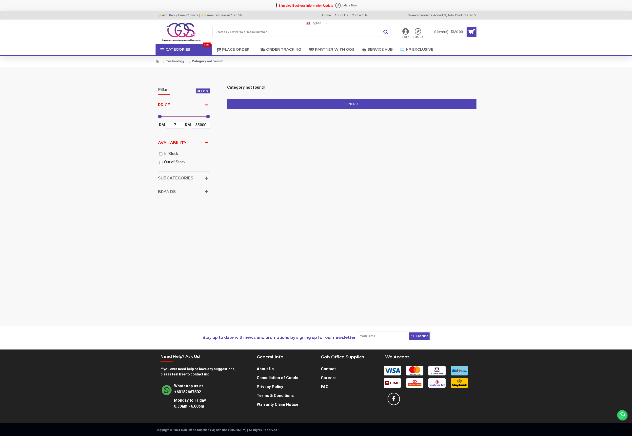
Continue (351, 104)
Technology (175, 61)
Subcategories (175, 178)
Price (164, 105)
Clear (204, 91)
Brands (167, 191)
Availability (172, 142)
